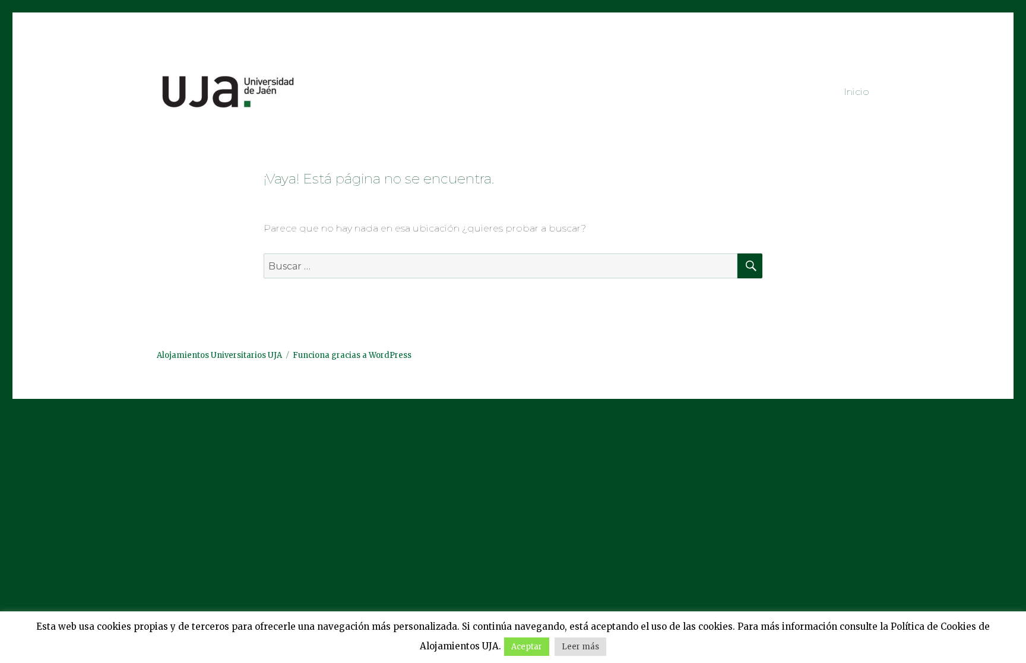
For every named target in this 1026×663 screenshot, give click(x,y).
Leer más (580, 647)
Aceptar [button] (526, 647)
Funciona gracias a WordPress (352, 355)
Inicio (856, 91)
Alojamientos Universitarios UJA (219, 355)
